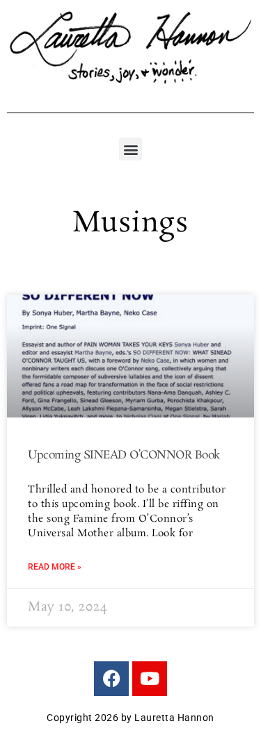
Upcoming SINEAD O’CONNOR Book (124, 455)
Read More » (54, 567)
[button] (130, 149)
